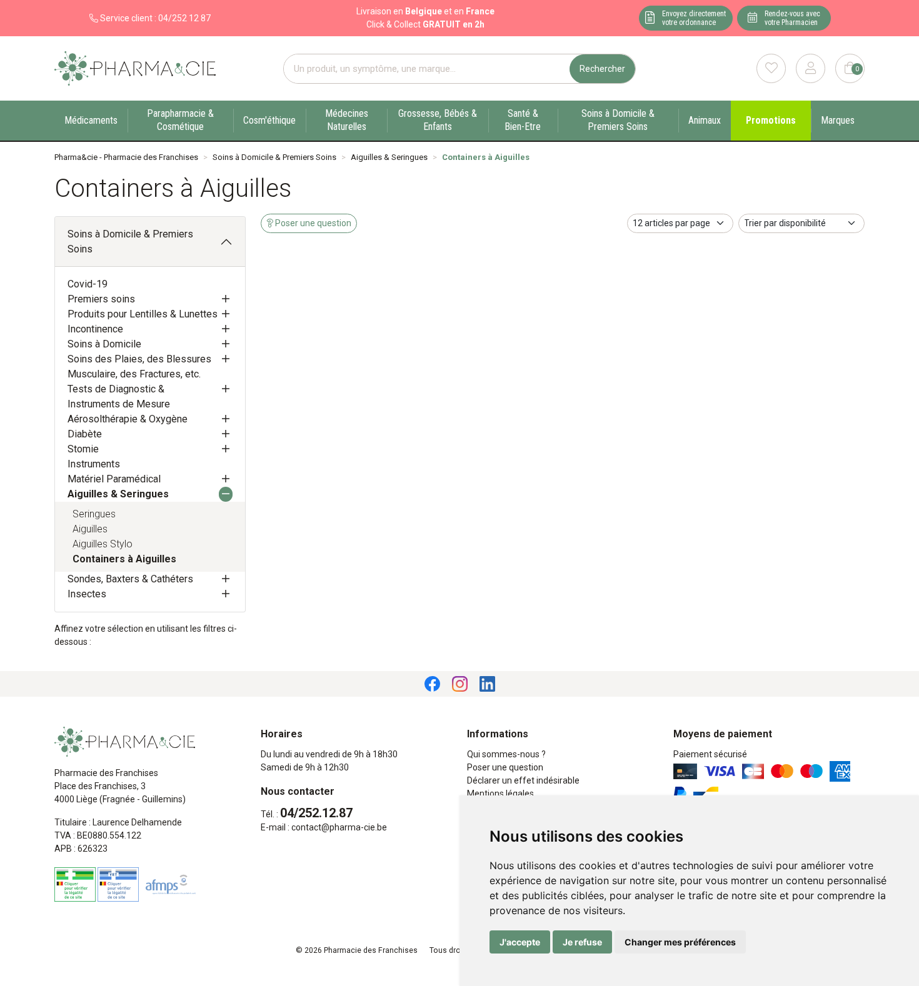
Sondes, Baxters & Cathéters (130, 579)
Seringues (94, 514)
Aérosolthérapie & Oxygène (128, 419)
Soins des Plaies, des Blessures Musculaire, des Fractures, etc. (139, 366)
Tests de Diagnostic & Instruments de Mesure (119, 396)
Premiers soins (101, 299)
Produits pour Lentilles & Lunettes (143, 314)
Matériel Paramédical (114, 479)
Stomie (83, 449)
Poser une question (505, 767)
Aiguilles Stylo (103, 544)
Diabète (85, 434)
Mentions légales (500, 794)
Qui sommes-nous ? (506, 754)
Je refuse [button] (582, 942)
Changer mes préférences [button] (680, 942)
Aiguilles (90, 529)
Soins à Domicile (104, 344)
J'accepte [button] (520, 942)
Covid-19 (88, 284)
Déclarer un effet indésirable (523, 780)
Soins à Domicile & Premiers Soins (130, 241)
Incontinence (95, 329)
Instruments (94, 464)
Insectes (87, 594)
